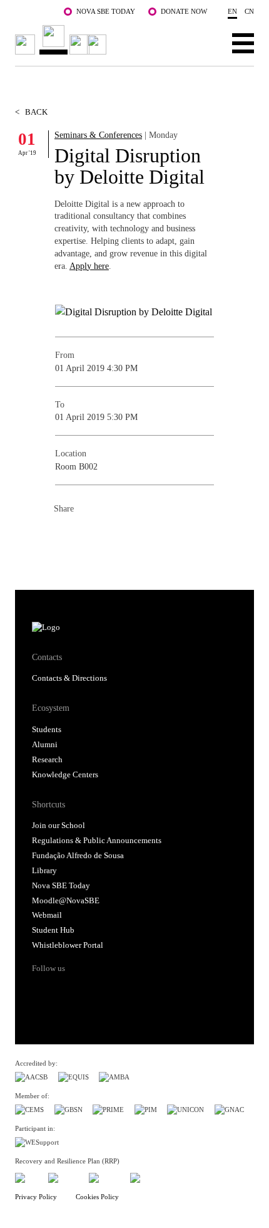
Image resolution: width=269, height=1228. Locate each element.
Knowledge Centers (65, 774)
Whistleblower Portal (67, 945)
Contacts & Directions (69, 678)
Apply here (89, 266)
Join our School (58, 825)
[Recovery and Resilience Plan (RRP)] (63, 1175)
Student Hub (53, 930)
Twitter (89, 536)
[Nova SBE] (62, 40)
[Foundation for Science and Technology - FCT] (26, 1175)
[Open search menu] (204, 42)
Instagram (91, 990)
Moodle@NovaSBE (65, 900)
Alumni (45, 744)
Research (47, 759)
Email (139, 536)
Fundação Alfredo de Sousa (78, 855)
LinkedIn (114, 536)
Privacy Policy (36, 1196)
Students (46, 729)
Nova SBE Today (105, 11)
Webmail (47, 915)
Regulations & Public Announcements (96, 840)
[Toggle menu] (243, 42)
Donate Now (184, 11)
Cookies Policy (97, 1196)
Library (44, 870)
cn (249, 11)
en (232, 11)
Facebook (64, 536)
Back (31, 112)
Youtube (139, 990)
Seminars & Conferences (98, 135)
